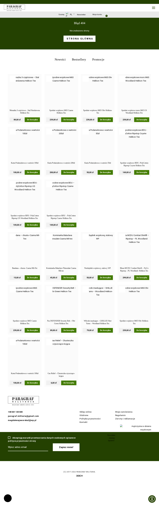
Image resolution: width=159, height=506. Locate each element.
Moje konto (97, 15)
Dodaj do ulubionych (13, 79)
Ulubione (84, 415)
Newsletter (81, 15)
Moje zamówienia (123, 412)
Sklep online (85, 412)
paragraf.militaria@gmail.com (23, 416)
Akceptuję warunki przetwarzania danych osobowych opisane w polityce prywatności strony (42, 439)
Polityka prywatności (90, 419)
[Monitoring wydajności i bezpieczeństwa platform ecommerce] (79, 476)
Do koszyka (32, 120)
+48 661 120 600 (8, 498)
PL (71, 14)
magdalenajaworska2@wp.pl (22, 420)
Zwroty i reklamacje (125, 419)
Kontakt (83, 422)
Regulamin (120, 415)
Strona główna (80, 38)
